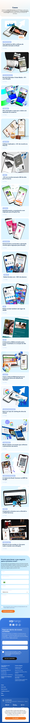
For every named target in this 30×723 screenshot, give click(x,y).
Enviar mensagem (8, 611)
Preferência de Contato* (7, 590)
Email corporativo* (5, 576)
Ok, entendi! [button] (15, 718)
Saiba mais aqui (14, 637)
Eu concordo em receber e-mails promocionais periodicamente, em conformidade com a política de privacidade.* (13, 653)
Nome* (3, 571)
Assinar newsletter (10, 658)
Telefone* (4, 580)
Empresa (4, 585)
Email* (4, 646)
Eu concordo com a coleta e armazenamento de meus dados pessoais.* (15, 607)
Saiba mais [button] (21, 714)
